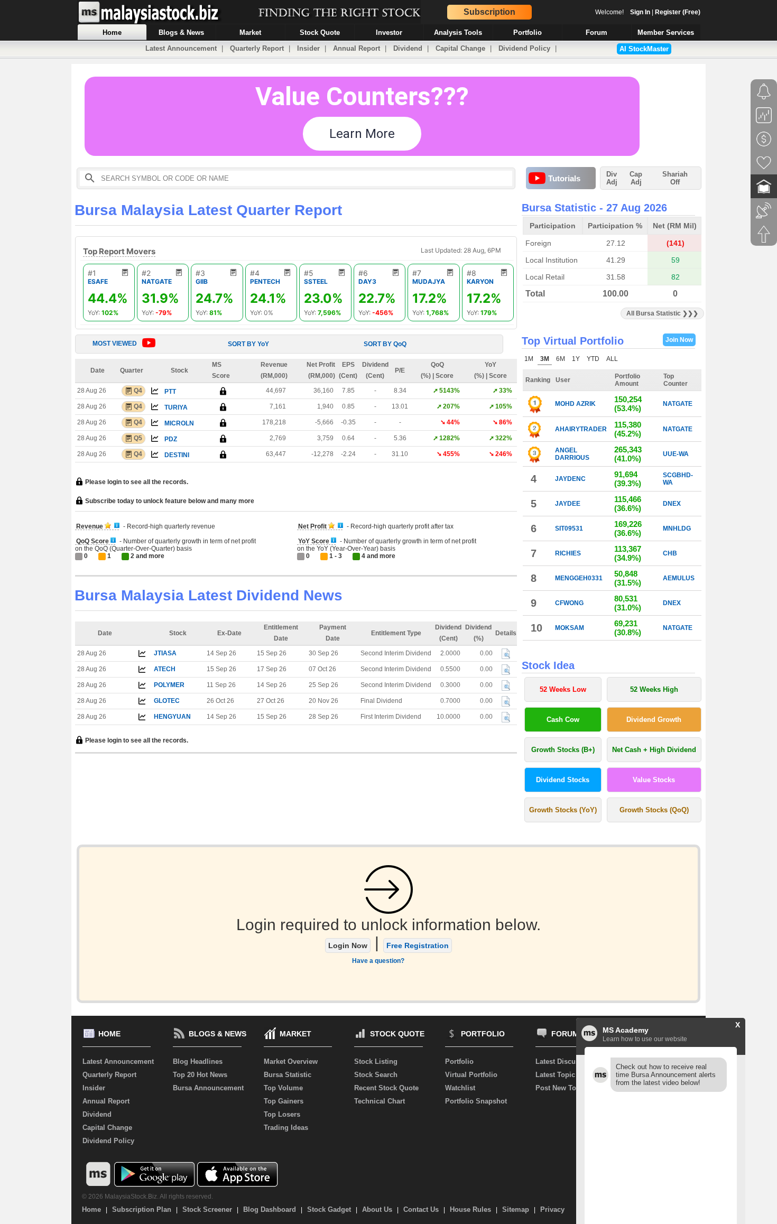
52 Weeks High (654, 689)
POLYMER (169, 685)
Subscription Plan (141, 1209)
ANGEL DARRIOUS (572, 454)
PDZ (170, 439)
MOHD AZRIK (575, 403)
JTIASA (165, 653)
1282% (449, 438)
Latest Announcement (181, 48)
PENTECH (265, 281)
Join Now (679, 340)
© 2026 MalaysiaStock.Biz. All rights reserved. (147, 1196)
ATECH (164, 669)
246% (503, 454)
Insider (308, 48)
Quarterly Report (257, 48)
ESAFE (98, 281)
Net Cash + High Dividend (654, 750)
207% (451, 406)
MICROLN (179, 423)
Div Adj (611, 178)
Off (675, 182)
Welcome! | (647, 12)
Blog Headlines (198, 1061)
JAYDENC (570, 479)
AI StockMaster (644, 49)
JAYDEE (567, 503)
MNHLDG (677, 528)
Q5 (138, 438)
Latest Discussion (564, 1061)
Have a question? (378, 961)
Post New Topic (560, 1088)
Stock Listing (375, 1061)
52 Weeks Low (563, 689)
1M (528, 359)
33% (505, 390)
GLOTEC (167, 700)
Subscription (489, 11)
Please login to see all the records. (136, 482)
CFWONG (569, 603)
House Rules (470, 1209)
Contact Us (421, 1209)
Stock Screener (207, 1209)
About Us (377, 1209)
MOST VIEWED (114, 343)
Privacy (552, 1209)
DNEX (672, 503)
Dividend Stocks (562, 780)
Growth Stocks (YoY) (563, 810)
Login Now (347, 945)
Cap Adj (636, 178)
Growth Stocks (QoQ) (654, 810)
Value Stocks (654, 780)
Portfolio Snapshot (476, 1101)
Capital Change (460, 48)
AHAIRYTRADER (581, 429)
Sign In (640, 12)
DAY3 (367, 281)
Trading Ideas (286, 1128)
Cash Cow (563, 720)
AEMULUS (679, 578)
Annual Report (356, 48)
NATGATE (157, 281)
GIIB (202, 281)
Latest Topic (555, 1075)
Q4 (138, 390)
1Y (576, 359)
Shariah (675, 178)
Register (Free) (677, 12)
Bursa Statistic (287, 1075)
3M (544, 359)
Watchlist (460, 1088)
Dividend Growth (653, 720)
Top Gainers (283, 1101)
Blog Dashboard (269, 1209)
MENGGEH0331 (579, 578)
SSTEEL (316, 281)
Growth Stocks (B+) (563, 750)
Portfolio (459, 1061)
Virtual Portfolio (471, 1075)
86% (505, 422)
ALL (612, 359)
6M (560, 359)
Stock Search (375, 1075)
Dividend (407, 48)
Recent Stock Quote (386, 1088)
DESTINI (176, 455)
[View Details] (506, 653)
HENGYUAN (172, 716)
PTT (170, 391)
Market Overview (291, 1061)
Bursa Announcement (208, 1088)
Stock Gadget (329, 1209)
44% (453, 422)
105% (503, 406)
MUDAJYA (428, 281)
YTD (593, 359)
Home (91, 1209)
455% (451, 454)
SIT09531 (569, 528)
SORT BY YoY (248, 344)
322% (503, 438)
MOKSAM (569, 628)
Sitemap (515, 1209)
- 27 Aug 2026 (633, 208)
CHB (670, 553)
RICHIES (568, 553)
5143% (449, 390)
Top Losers (282, 1114)
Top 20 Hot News (200, 1075)
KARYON (480, 281)
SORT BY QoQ (385, 344)
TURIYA (176, 407)
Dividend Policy (524, 48)
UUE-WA (676, 454)
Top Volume (283, 1088)
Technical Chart (379, 1101)
